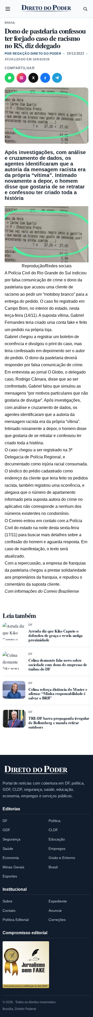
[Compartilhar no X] (33, 78)
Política (54, 821)
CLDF (53, 830)
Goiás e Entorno (62, 858)
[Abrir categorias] (8, 9)
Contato (9, 910)
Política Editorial (16, 920)
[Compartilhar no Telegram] (57, 78)
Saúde (8, 849)
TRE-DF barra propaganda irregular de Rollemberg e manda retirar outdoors (58, 722)
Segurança (11, 839)
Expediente (58, 901)
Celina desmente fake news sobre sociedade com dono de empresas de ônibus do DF (57, 664)
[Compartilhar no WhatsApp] (9, 78)
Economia (11, 858)
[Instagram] (21, 78)
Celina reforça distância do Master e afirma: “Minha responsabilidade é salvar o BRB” (57, 693)
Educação (57, 839)
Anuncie (55, 910)
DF (30, 624)
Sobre (7, 901)
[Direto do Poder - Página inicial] (36, 770)
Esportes (10, 876)
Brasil (10, 22)
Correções (57, 920)
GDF (6, 830)
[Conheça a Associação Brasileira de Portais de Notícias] (26, 964)
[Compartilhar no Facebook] (45, 78)
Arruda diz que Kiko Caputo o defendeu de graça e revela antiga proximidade (55, 635)
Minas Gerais (13, 867)
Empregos (57, 849)
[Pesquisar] (85, 9)
